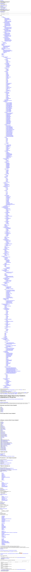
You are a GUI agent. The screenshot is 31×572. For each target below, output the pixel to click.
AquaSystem (6, 279)
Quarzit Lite (7, 84)
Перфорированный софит (9, 276)
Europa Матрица (8, 118)
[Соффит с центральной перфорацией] (5, 444)
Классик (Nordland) (8, 108)
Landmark (7, 152)
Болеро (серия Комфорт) (9, 126)
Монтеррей (7, 64)
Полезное (3, 49)
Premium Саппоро (8, 122)
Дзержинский (3, 519)
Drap (7, 91)
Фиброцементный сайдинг (8, 40)
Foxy (7, 140)
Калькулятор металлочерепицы (6, 48)
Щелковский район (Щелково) (6, 542)
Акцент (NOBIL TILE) (9, 106)
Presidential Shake (8, 157)
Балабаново (3, 516)
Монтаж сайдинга (5, 47)
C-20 (7, 191)
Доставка (3, 43)
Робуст (7, 160)
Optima (7, 211)
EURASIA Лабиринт (9, 113)
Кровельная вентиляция (8, 35)
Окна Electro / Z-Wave (9, 293)
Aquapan (7, 168)
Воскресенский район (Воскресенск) (6, 518)
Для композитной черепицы (8, 243)
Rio (6, 178)
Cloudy (7, 80)
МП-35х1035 (8, 202)
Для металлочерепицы (8, 227)
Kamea (7, 62)
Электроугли (3, 544)
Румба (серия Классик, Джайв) (10, 129)
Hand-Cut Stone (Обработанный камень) (11, 368)
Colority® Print (8, 88)
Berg (7, 375)
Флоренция (7, 161)
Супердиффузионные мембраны (9, 321)
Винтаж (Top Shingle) (9, 102)
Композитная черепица (8, 19)
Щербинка (3, 543)
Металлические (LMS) (9, 302)
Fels (6, 377)
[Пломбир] (1, 410)
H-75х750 (7, 198)
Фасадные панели (5, 351)
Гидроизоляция (7, 309)
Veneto (7, 179)
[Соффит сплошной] (3, 447)
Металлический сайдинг (8, 39)
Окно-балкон (8, 296)
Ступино (3, 538)
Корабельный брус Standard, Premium (11, 345)
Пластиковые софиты (6, 270)
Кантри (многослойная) (9, 133)
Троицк (3, 539)
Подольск (3, 533)
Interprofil (6, 205)
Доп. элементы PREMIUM (9, 288)
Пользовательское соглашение (13, 550)
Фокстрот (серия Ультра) (9, 132)
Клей (5, 331)
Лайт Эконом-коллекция (9, 350)
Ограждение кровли (7, 23)
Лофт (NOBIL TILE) (9, 105)
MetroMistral (7, 167)
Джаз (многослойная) (9, 134)
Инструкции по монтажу (6, 51)
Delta (7, 317)
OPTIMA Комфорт (8, 287)
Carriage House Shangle (9, 154)
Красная (7, 93)
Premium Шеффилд (8, 121)
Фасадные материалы (6, 37)
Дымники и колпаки (7, 33)
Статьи (4, 52)
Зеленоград (3, 522)
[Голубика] (1, 411)
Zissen (7, 181)
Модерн (7, 60)
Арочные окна (8, 291)
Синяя (7, 96)
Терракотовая (8, 95)
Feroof (5, 177)
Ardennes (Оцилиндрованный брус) (11, 343)
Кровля (4, 17)
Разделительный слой (7, 326)
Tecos (5, 273)
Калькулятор (6, 99)
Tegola (5, 306)
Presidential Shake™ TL (9, 156)
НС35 (7, 193)
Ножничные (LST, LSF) (9, 303)
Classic (7, 175)
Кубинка (3, 528)
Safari (7, 79)
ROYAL (7, 171)
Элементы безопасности (6, 22)
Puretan (7, 76)
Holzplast (6, 275)
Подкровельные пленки (8, 36)
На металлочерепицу (7, 208)
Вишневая (7, 97)
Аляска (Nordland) (8, 111)
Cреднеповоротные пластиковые (10, 290)
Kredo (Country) (8, 61)
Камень (7, 361)
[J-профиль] (2, 423)
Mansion (7, 143)
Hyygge (7, 70)
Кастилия (14, 392)
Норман (7, 74)
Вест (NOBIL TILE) (8, 107)
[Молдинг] (1, 430)
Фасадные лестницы (7, 25)
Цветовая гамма (7, 92)
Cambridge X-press (8, 144)
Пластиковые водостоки (6, 264)
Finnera (7, 69)
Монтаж (3, 45)
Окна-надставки (8, 295)
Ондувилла (6, 185)
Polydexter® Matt (8, 90)
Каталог (3, 16)
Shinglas (6, 124)
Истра (2, 524)
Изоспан (7, 311)
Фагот (7, 365)
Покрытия (6, 71)
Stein (7, 376)
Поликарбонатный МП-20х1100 (10, 204)
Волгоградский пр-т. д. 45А (3, 489)
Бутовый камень (8, 366)
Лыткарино (3, 529)
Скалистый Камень (8, 360)
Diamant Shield (8, 150)
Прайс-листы (3, 44)
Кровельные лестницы (6, 249)
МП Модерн (8, 261)
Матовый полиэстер (9, 83)
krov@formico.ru (2, 3)
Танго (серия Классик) (9, 130)
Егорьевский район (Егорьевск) (6, 520)
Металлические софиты (8, 30)
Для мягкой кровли (7, 212)
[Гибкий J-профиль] (3, 429)
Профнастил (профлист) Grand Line (4, 464)
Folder (7, 312)
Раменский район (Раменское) (6, 534)
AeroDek (6, 159)
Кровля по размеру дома (8, 21)
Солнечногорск (4, 537)
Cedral (5, 386)
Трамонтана (7, 67)
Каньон (25, 392)
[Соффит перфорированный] (4, 441)
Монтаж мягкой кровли (6, 46)
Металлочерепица (7, 18)
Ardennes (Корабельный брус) (10, 342)
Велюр (7, 73)
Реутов (3, 535)
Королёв (3, 525)
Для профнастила (7, 221)
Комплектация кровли (6, 34)
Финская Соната (8, 125)
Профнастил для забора (6, 387)
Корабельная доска (8, 381)
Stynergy (6, 57)
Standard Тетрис (8, 115)
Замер (2, 54)
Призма (7, 77)
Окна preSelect (8, 294)
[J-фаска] (1, 425)
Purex (7, 82)
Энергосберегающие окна (9, 297)
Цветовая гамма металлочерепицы (7, 50)
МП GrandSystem (8, 262)
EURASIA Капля (8, 114)
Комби (7, 357)
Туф (6, 358)
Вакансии (4, 42)
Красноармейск (4, 526)
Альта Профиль (7, 352)
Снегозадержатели (5, 207)
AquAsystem (6, 258)
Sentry (7, 341)
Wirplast (6, 305)
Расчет (1, 455)
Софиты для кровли (5, 29)
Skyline (7, 147)
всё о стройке (11, 551)
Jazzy (7, 139)
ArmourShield (8, 148)
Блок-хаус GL (8, 380)
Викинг (7, 72)
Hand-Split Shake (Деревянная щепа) (11, 371)
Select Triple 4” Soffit (9, 272)
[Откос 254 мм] (2, 437)
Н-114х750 (7, 199)
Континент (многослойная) (9, 135)
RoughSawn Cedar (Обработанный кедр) (11, 372)
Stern (7, 374)
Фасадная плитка (8, 362)
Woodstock (7, 384)
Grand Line (6, 59)
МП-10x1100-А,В (8, 196)
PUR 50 (7, 85)
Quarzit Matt (7, 86)
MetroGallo (7, 166)
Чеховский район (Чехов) (5, 541)
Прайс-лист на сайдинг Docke (4, 402)
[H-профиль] (2, 422)
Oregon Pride (8, 340)
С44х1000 (7, 201)
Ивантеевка (3, 523)
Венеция (7, 359)
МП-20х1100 (8, 197)
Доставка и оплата (2, 454)
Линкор (6, 269)
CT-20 (7, 151)
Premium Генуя (8, 120)
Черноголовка (3, 540)
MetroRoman (8, 163)
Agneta (7, 81)
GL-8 (7, 187)
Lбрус (7, 383)
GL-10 (7, 188)
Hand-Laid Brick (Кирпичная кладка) (11, 367)
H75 (6, 194)
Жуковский (3, 521)
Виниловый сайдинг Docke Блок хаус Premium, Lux (7, 468)
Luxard (6, 174)
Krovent (6, 307)
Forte (7, 141)
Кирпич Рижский (8, 356)
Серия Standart (8, 267)
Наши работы (3, 476)
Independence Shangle (9, 153)
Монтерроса (7, 66)
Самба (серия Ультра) (9, 131)
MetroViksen (7, 165)
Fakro (5, 289)
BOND (7, 172)
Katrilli (7, 138)
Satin (7, 89)
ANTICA (7, 170)
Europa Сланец (8, 117)
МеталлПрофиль (8, 209)
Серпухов (3, 536)
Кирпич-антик (8, 363)
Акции (3, 53)
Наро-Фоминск (4, 531)
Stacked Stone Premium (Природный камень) (12, 369)
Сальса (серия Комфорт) (9, 127)
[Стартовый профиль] (3, 448)
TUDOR (7, 169)
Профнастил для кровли (6, 186)
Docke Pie (6, 112)
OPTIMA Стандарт (8, 286)
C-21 (7, 192)
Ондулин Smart (7, 184)
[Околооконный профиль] (3, 436)
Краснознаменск (4, 527)
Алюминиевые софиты (8, 31)
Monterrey (7, 68)
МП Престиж (8, 260)
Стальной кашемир (8, 87)
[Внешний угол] (2, 426)
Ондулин (6, 20)
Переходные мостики (7, 24)
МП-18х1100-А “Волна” (9, 203)
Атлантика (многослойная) (9, 136)
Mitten (5, 271)
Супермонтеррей (8, 58)
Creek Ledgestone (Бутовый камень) (10, 370)
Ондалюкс (6, 183)
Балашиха (3, 517)
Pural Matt (7, 75)
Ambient (7, 142)
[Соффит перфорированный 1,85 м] (5, 440)
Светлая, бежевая (8, 98)
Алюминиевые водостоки (8, 28)
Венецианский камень (9, 354)
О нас (2, 41)
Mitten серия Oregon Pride (11, 389)
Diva (7, 180)
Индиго (17, 392)
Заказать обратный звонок (3, 5)
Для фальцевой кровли (8, 233)
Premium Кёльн (8, 123)
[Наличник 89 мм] (2, 433)
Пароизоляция (7, 314)
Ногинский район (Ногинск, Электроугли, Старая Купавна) (9, 532)
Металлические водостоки (8, 27)
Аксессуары (3, 284)
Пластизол (7, 78)
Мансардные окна (7, 32)
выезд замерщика (2, 453)
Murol (5, 265)
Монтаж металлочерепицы (8, 100)
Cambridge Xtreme (8, 145)
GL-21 (7, 189)
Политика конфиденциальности (4, 550)
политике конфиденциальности (21, 557)
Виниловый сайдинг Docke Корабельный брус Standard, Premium (8, 469)
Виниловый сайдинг (7, 38)
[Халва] (1, 407)
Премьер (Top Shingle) (9, 104)
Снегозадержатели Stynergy (3, 461)
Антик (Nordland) (8, 109)
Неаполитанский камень (9, 353)
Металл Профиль (7, 63)
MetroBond (7, 162)
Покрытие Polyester (8, 280)
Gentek (6, 283)
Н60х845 (7, 200)
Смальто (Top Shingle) (9, 103)
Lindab (6, 263)
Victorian (7, 149)
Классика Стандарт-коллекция (10, 348)
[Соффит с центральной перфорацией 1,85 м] (6, 443)
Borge (7, 216)
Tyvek (7, 315)
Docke (5, 266)
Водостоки (4, 26)
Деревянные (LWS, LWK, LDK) (10, 300)
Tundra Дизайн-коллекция (9, 349)
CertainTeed (6, 277)
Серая (7, 94)
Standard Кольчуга (8, 116)
